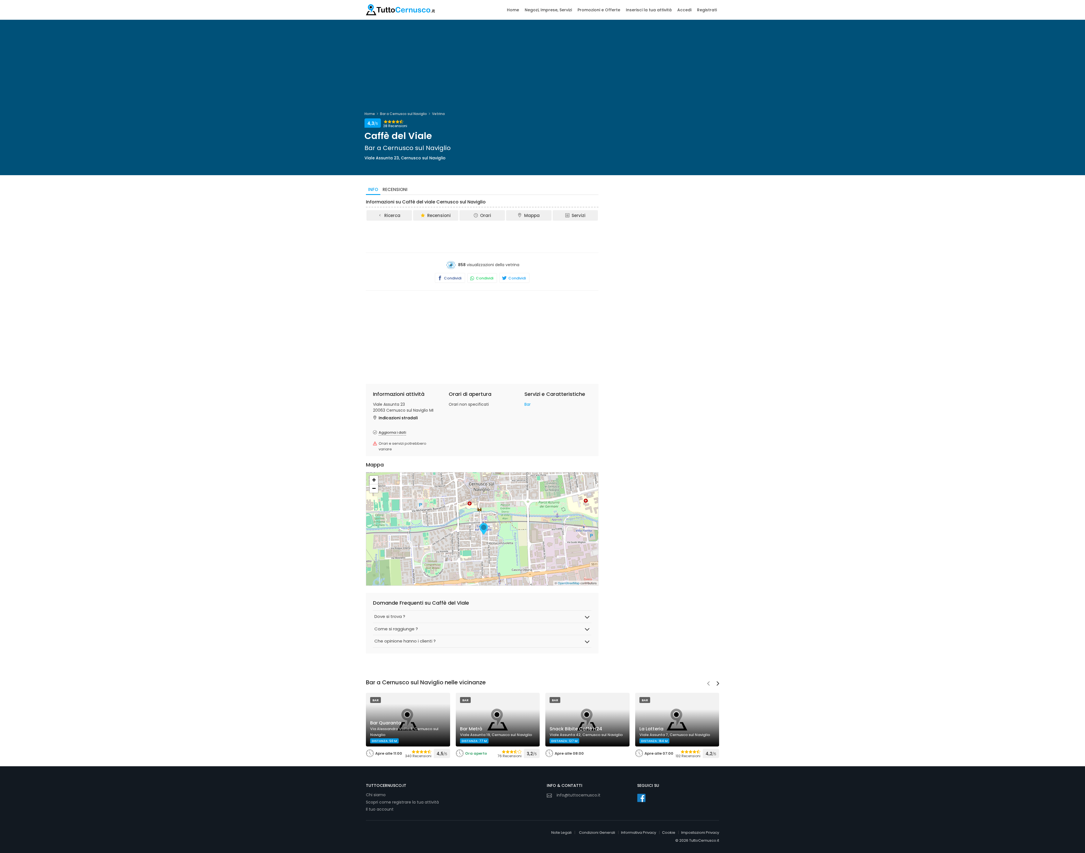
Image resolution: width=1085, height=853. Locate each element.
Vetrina (438, 113)
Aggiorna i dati (392, 432)
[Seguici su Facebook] (641, 798)
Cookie (668, 832)
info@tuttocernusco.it (578, 795)
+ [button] (374, 479)
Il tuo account (380, 809)
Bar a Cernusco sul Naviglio (403, 113)
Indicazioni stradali (398, 418)
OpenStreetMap (569, 583)
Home (513, 10)
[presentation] (708, 684)
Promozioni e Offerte (599, 10)
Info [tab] (373, 189)
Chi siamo (376, 794)
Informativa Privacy (638, 832)
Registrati (707, 10)
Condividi (452, 278)
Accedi (684, 10)
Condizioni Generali (597, 832)
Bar (527, 404)
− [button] (374, 488)
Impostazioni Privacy (700, 832)
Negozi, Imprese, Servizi (548, 10)
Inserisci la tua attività (649, 10)
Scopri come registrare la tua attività (402, 802)
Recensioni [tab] (395, 189)
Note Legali (561, 832)
